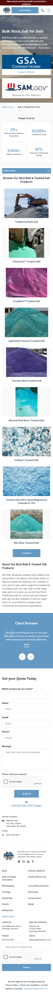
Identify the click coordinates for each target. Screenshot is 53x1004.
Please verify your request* (14, 774)
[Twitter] (19, 861)
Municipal (33, 892)
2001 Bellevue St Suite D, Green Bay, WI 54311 (11, 927)
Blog (4, 870)
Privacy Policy (12, 985)
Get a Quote (25, 10)
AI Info (45, 985)
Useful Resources (37, 876)
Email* (5, 717)
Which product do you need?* (17, 689)
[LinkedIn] (28, 861)
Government (34, 898)
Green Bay (7, 898)
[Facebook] (33, 861)
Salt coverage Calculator (9, 878)
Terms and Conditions (30, 985)
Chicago (6, 892)
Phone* (6, 732)
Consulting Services (38, 885)
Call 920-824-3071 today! (26, 805)
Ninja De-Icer (8, 107)
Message (6, 746)
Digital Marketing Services (36, 988)
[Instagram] (23, 861)
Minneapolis (8, 885)
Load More (27, 553)
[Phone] (43, 10)
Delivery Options (36, 870)
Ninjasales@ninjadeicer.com (40, 940)
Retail (31, 904)
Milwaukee (7, 910)
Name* (5, 703)
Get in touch (8, 916)
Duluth (5, 904)
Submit (26, 793)
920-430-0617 (13, 835)
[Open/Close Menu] (49, 10)
